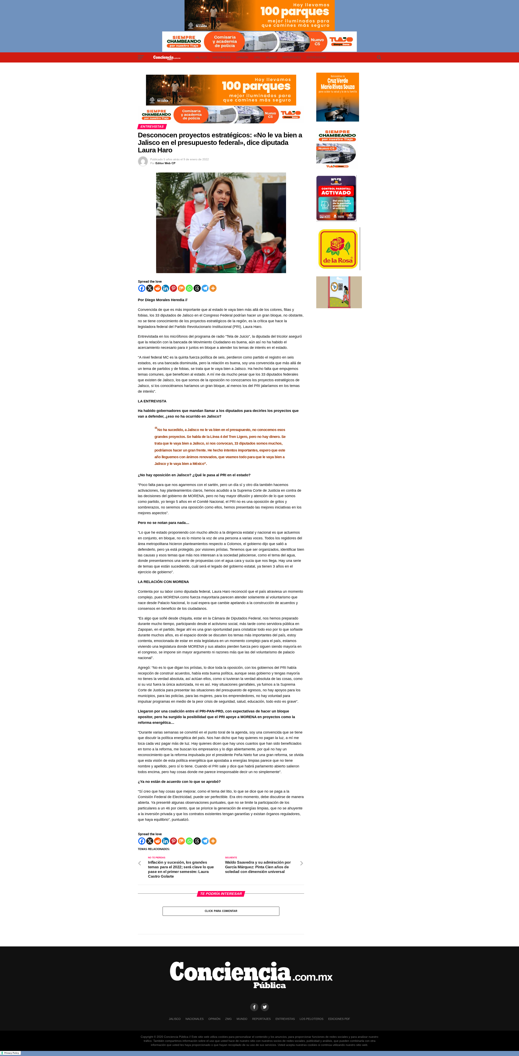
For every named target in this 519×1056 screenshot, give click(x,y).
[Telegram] (205, 288)
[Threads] (197, 288)
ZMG (257, 57)
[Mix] (181, 288)
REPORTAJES (291, 57)
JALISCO (201, 57)
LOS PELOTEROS (311, 1018)
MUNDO (271, 57)
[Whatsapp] (189, 288)
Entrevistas (316, 57)
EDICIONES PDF (339, 1018)
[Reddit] (157, 288)
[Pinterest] (173, 288)
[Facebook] (141, 288)
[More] (213, 288)
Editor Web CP (165, 163)
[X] (149, 288)
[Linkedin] (165, 288)
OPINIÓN (242, 57)
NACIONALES (221, 57)
